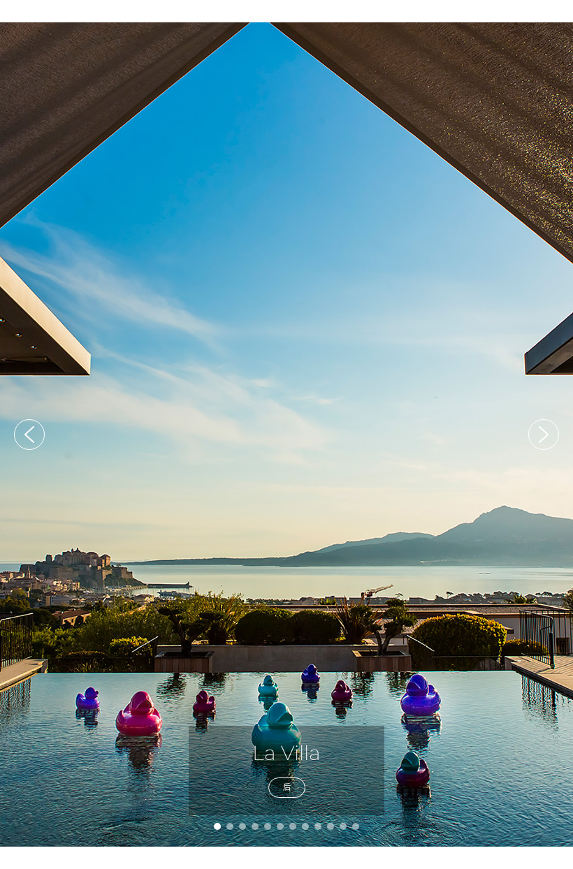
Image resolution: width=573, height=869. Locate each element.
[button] (29, 434)
